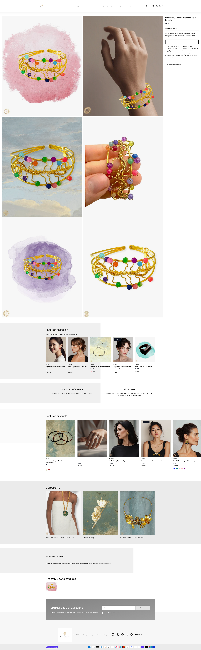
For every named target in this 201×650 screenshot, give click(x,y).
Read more (182, 36)
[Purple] (184, 468)
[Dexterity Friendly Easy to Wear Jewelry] (137, 513)
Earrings (76, 6)
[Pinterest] (118, 634)
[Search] (157, 6)
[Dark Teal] (177, 468)
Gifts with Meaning (88, 538)
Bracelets (65, 6)
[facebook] (122, 634)
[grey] (94, 371)
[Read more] (153, 6)
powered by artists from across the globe (98, 635)
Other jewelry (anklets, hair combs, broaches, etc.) (60, 538)
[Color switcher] (150, 6)
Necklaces (86, 6)
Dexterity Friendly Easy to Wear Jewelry (131, 538)
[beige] (47, 470)
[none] (152, 438)
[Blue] (174, 468)
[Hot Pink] (179, 468)
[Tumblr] (131, 634)
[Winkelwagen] (162, 6)
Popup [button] (176, 28)
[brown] (49, 470)
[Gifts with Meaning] (100, 513)
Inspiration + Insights (126, 6)
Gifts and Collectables (108, 6)
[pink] (91, 371)
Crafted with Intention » (105, 563)
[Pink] (182, 468)
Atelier (54, 6)
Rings (96, 6)
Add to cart (182, 42)
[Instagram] (113, 634)
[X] (127, 635)
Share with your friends (175, 64)
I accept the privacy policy (111, 613)
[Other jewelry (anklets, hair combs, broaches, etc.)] (63, 513)
